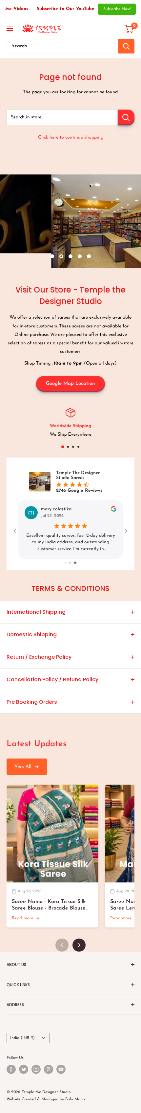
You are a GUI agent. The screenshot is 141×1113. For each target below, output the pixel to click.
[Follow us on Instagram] (36, 1069)
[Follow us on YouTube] (61, 1069)
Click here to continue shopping (70, 137)
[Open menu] (10, 28)
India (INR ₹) (22, 1038)
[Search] (126, 46)
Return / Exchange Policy (39, 657)
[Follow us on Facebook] (11, 1069)
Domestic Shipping (32, 634)
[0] (129, 29)
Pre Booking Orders (32, 702)
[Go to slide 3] (75, 562)
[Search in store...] (126, 117)
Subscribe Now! (117, 9)
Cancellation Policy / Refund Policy (52, 679)
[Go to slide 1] (66, 563)
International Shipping (36, 612)
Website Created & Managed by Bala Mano (46, 1099)
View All (22, 766)
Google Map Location (70, 383)
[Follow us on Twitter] (23, 1069)
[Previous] (62, 945)
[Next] (79, 945)
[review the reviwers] (113, 510)
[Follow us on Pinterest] (48, 1069)
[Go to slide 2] (71, 563)
